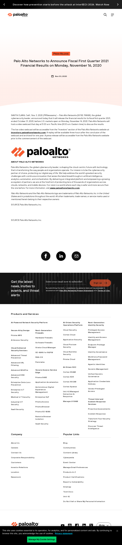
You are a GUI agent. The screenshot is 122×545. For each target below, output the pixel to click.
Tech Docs (68, 492)
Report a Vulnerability (73, 482)
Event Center (69, 462)
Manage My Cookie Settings (42, 539)
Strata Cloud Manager (45, 347)
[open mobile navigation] (112, 15)
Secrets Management (98, 369)
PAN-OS (39, 357)
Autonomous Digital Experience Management (44, 389)
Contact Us (16, 453)
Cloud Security (70, 330)
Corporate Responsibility (23, 458)
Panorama (40, 362)
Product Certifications (73, 477)
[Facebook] (45, 256)
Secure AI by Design (20, 330)
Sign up (98, 283)
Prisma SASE (41, 377)
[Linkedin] (61, 256)
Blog (65, 443)
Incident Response (97, 414)
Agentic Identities (96, 364)
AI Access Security (19, 340)
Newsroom (16, 477)
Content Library (70, 453)
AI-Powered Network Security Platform (29, 322)
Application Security (72, 340)
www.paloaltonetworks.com (65, 188)
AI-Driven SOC (69, 367)
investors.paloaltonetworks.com (28, 132)
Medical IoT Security (20, 397)
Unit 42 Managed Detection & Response (71, 394)
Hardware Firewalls (44, 338)
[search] (105, 15)
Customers (16, 462)
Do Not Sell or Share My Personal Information (84, 501)
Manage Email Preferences (75, 467)
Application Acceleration (46, 382)
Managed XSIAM (70, 401)
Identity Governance (97, 352)
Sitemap (67, 487)
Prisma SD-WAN (42, 412)
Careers (14, 448)
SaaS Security (17, 409)
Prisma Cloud (69, 359)
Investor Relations (19, 467)
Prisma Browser (42, 407)
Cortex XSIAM (69, 372)
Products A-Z (69, 472)
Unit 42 (66, 496)
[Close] (117, 531)
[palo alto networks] (17, 15)
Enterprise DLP (42, 397)
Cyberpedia (68, 458)
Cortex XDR (68, 377)
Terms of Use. (103, 291)
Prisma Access (42, 402)
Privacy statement (63, 533)
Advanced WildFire (19, 370)
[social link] (62, 525)
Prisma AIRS (16, 335)
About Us (15, 443)
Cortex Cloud (69, 335)
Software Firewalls (44, 343)
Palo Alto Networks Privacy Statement (76, 291)
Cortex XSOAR (69, 382)
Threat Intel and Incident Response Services (97, 401)
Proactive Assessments (99, 409)
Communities (69, 448)
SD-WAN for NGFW (44, 352)
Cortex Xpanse (70, 387)
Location (15, 472)
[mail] (76, 256)
